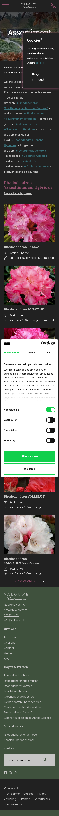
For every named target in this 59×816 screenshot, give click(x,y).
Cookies (28, 793)
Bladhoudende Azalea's (18, 712)
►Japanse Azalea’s (34, 155)
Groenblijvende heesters (19, 696)
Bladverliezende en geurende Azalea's (27, 717)
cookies (40, 62)
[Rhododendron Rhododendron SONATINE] (29, 285)
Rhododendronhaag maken (21, 680)
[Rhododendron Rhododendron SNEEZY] (29, 223)
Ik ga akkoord (38, 77)
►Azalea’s (29, 161)
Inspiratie (10, 637)
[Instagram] (10, 771)
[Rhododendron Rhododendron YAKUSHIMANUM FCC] (29, 534)
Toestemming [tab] (11, 352)
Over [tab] (48, 352)
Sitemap (25, 799)
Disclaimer (13, 793)
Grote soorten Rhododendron (22, 707)
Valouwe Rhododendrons (18, 67)
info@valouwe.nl (14, 620)
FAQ (6, 658)
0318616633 (11, 615)
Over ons (9, 642)
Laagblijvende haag (16, 691)
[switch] (50, 420)
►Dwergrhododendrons (31, 150)
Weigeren (29, 468)
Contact (9, 648)
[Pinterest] (15, 771)
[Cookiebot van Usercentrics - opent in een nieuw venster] (41, 343)
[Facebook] (5, 771)
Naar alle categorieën (18, 193)
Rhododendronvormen (18, 686)
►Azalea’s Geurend (36, 166)
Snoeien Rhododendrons (19, 740)
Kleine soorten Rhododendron (22, 702)
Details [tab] (31, 352)
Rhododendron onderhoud (20, 734)
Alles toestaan (29, 456)
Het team (10, 653)
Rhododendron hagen (17, 675)
